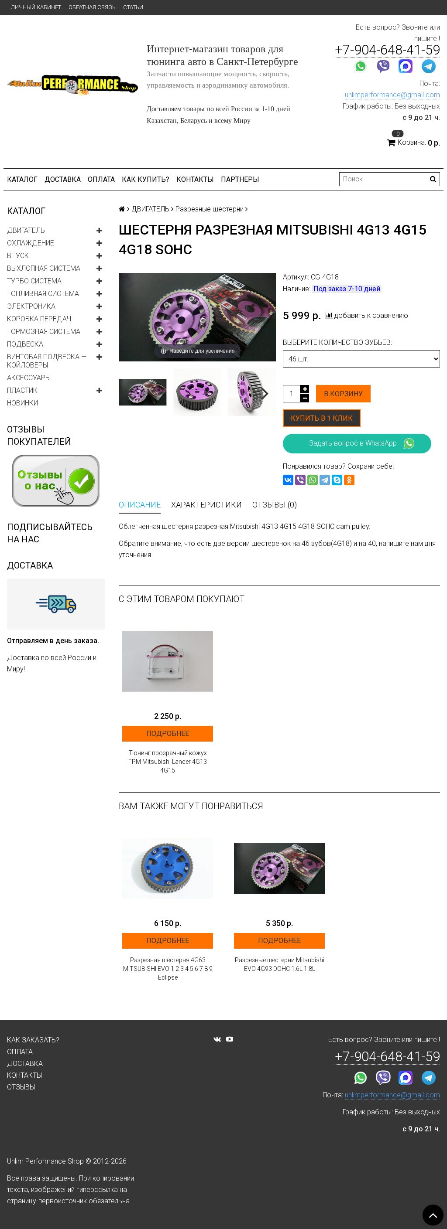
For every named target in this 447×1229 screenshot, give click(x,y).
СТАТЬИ (133, 7)
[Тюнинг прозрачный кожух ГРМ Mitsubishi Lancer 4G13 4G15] (167, 661)
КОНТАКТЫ (195, 179)
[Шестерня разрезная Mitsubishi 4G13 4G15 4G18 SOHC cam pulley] (142, 392)
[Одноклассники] (349, 480)
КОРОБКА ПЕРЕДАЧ (39, 319)
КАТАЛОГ (22, 179)
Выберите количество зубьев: (337, 342)
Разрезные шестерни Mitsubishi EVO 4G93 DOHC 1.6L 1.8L (279, 964)
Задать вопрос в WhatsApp (353, 443)
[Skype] (337, 480)
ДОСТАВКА (63, 179)
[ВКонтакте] (288, 480)
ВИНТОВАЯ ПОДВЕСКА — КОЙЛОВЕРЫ (46, 361)
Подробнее (167, 733)
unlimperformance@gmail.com (392, 95)
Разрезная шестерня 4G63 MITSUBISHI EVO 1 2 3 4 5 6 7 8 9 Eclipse (168, 969)
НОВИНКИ (22, 403)
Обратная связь (92, 7)
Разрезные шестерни (209, 209)
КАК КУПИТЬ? (145, 179)
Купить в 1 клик (322, 418)
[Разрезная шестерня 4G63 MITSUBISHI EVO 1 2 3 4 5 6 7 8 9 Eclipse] (167, 868)
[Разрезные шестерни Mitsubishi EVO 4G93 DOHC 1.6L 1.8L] (279, 868)
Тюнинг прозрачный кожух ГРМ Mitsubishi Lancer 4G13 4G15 (167, 761)
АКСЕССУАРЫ (29, 378)
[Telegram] (325, 480)
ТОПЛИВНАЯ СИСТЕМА (43, 293)
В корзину (343, 394)
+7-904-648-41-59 (387, 50)
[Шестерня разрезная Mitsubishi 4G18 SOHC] (252, 392)
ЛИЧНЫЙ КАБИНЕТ (36, 7)
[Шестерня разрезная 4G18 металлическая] (197, 392)
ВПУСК (18, 256)
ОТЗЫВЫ (21, 1087)
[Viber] (300, 480)
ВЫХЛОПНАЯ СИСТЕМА (43, 268)
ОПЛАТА (101, 179)
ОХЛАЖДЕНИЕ (30, 243)
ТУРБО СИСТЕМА (34, 281)
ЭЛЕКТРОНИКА (31, 306)
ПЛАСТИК (22, 390)
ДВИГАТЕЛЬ (26, 230)
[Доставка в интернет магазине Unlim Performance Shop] (56, 603)
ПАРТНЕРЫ (240, 179)
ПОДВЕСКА (25, 344)
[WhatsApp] (312, 480)
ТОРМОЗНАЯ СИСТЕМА (43, 331)
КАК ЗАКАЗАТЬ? (33, 1040)
